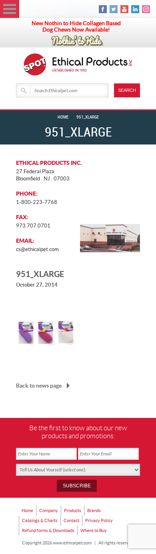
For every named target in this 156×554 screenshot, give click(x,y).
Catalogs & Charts (40, 520)
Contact (71, 520)
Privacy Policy (99, 520)
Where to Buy (93, 530)
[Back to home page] (92, 64)
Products (72, 510)
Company (48, 510)
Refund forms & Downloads (48, 530)
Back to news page (39, 385)
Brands (94, 510)
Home (63, 117)
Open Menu (9, 9)
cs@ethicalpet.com (37, 249)
